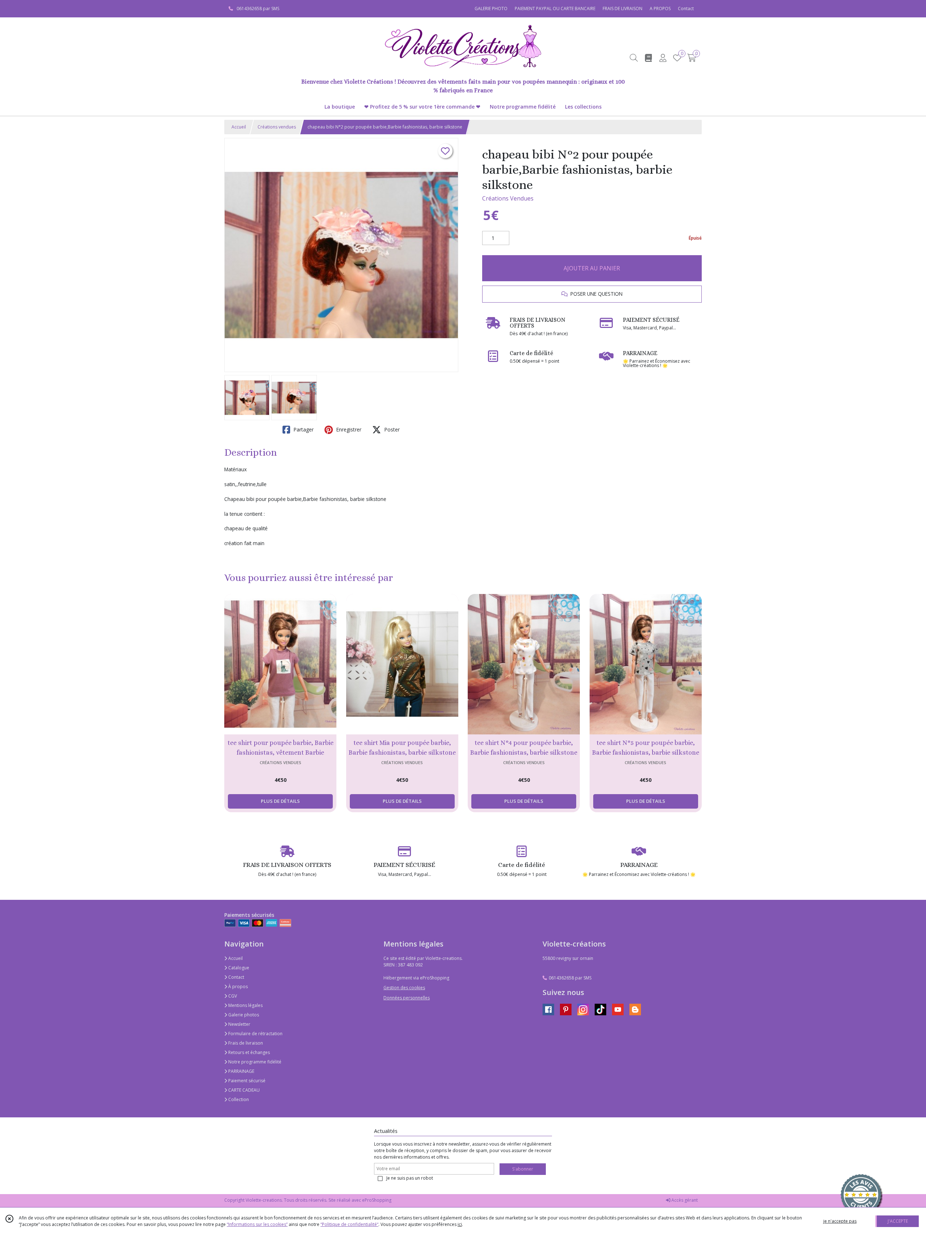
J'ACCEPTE (898, 1221)
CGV (232, 996)
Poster (391, 429)
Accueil (239, 127)
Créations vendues (277, 127)
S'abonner (522, 1169)
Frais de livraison (245, 1043)
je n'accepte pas (840, 1221)
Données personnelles (406, 998)
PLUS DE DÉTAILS (280, 801)
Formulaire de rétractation (255, 1033)
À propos (237, 986)
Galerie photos (243, 1015)
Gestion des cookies (404, 988)
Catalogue (238, 968)
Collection (238, 1099)
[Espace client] (662, 58)
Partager (303, 429)
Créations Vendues (508, 198)
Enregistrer (348, 429)
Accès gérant (684, 1200)
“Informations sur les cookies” (257, 1224)
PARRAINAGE (240, 1071)
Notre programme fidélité (254, 1062)
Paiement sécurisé (246, 1081)
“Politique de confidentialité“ (349, 1224)
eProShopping (376, 1200)
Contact (686, 8)
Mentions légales (245, 1005)
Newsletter (238, 1024)
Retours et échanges (248, 1052)
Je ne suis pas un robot (409, 1178)
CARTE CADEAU (243, 1090)
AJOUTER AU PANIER (592, 268)
